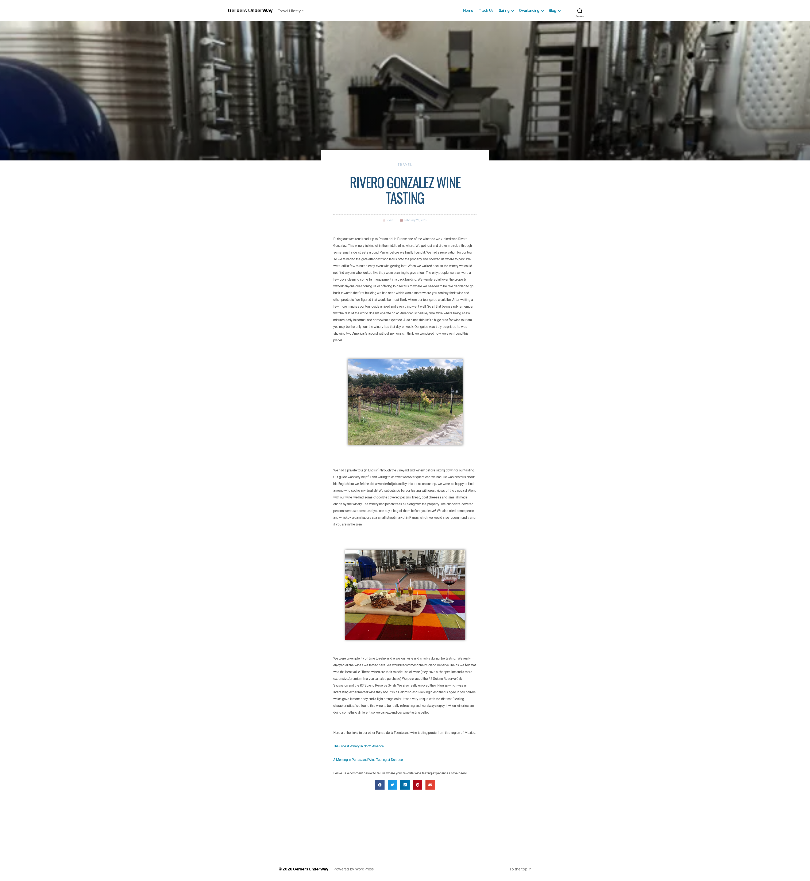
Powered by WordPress (353, 869)
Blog (552, 10)
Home (468, 10)
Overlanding (529, 10)
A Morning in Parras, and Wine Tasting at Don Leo (368, 760)
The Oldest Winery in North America (358, 746)
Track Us (486, 10)
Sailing (504, 10)
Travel (405, 164)
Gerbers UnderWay (250, 10)
